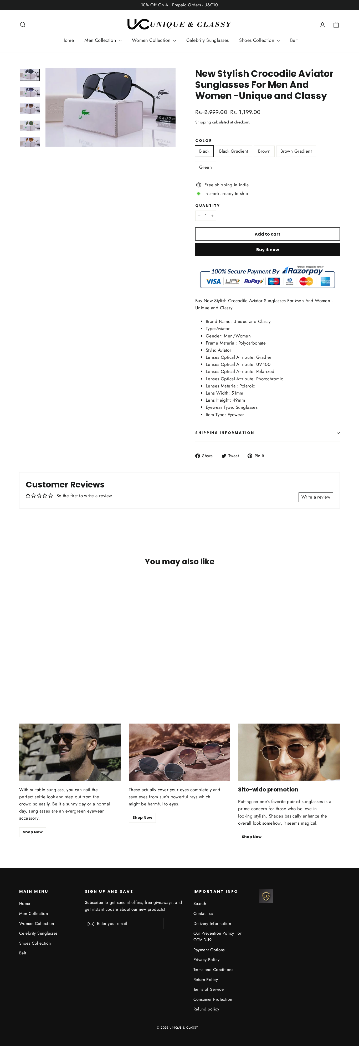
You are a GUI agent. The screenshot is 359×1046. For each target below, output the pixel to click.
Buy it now (267, 250)
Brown (264, 151)
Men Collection (100, 40)
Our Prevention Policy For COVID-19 (217, 936)
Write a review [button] (315, 497)
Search (199, 903)
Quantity (207, 206)
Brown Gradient (296, 151)
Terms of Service (208, 989)
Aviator (223, 328)
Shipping (203, 122)
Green (205, 167)
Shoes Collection (257, 40)
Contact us (203, 913)
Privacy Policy (206, 960)
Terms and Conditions (213, 970)
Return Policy (205, 980)
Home (67, 40)
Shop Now (33, 832)
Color (203, 141)
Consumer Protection (212, 999)
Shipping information (224, 432)
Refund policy (206, 1009)
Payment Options (209, 950)
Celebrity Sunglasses (207, 40)
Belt (294, 40)
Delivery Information (212, 923)
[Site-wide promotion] (289, 752)
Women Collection (152, 40)
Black (204, 151)
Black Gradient (233, 151)
